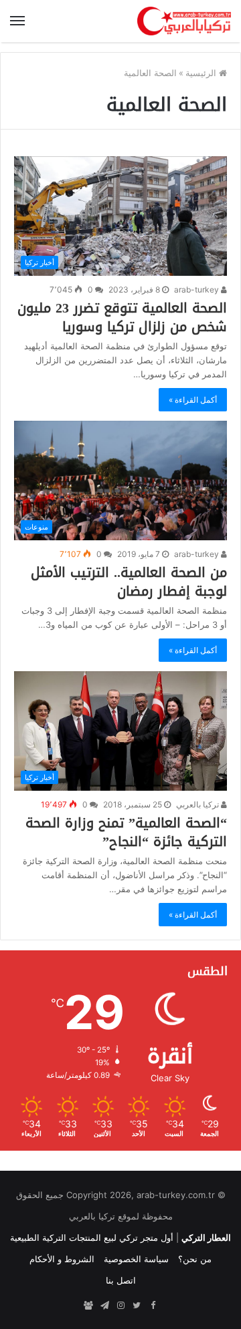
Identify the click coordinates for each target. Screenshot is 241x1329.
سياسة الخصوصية (136, 1259)
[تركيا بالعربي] (184, 21)
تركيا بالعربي (198, 804)
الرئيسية (202, 72)
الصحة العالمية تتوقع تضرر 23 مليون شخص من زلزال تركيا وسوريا (122, 317)
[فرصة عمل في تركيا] (88, 1306)
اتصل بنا (121, 1280)
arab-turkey (197, 289)
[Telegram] (104, 1306)
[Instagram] (120, 1306)
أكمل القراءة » (193, 400)
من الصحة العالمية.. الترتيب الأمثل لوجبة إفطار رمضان (129, 582)
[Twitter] (137, 1306)
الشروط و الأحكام (61, 1259)
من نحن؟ (195, 1259)
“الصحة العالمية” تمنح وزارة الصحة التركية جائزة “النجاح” (126, 832)
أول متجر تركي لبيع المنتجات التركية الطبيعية (91, 1237)
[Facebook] (153, 1306)
